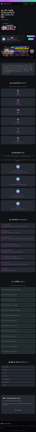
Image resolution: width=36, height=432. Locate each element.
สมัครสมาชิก (32, 3)
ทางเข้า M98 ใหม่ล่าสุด (29, 425)
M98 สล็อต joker (16, 425)
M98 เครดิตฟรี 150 (10, 425)
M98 (22, 70)
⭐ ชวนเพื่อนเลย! (6, 23)
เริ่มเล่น (25, 3)
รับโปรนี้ (31, 39)
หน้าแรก (2, 425)
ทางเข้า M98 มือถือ (22, 425)
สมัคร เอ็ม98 (5, 425)
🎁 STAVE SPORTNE (6, 3)
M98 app (34, 425)
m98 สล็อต (31, 71)
